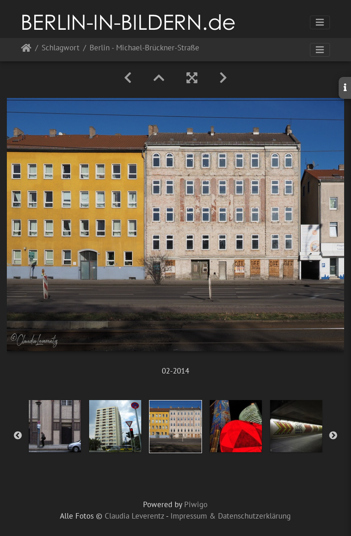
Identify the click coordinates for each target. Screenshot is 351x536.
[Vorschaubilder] (159, 78)
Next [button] (333, 435)
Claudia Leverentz (134, 516)
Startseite (26, 49)
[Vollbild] (192, 78)
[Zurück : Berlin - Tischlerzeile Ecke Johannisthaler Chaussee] (128, 78)
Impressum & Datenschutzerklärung (230, 516)
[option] (55, 426)
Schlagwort (61, 48)
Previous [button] (17, 435)
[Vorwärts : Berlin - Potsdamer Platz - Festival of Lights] (223, 78)
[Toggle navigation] (320, 22)
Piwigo (195, 504)
